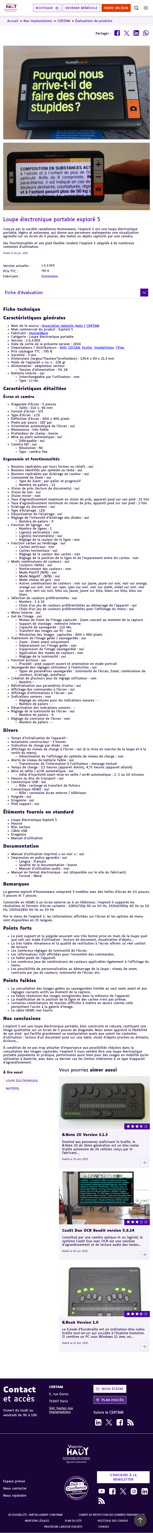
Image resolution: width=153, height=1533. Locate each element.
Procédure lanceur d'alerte (63, 1526)
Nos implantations (38, 21)
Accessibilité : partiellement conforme (35, 1514)
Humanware (49, 276)
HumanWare (38, 333)
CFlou (120, 348)
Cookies (103, 1526)
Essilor (87, 348)
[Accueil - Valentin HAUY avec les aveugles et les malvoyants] (76, 1455)
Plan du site (73, 1520)
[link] (98, 1422)
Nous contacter (15, 1488)
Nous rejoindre (14, 1495)
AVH (63, 348)
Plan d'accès (113, 1400)
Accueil (12, 21)
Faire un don (116, 8)
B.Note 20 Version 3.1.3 (85, 1134)
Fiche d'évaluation (24, 292)
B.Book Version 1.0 (80, 1322)
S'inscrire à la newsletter (123, 1477)
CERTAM (63, 21)
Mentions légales (37, 1520)
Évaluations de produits (93, 21)
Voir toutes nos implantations (61, 1410)
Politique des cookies (113, 1520)
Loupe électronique (22, 1080)
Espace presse (14, 1481)
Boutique (44, 8)
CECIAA (74, 348)
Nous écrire (113, 1389)
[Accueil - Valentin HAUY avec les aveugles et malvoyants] (10, 8)
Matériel (13, 1088)
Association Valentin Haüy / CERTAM (70, 326)
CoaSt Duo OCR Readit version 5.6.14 (98, 1230)
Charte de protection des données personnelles (112, 1514)
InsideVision (104, 348)
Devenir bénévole (81, 8)
